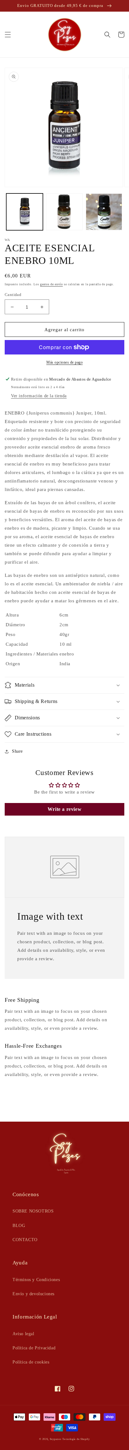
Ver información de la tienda (39, 395)
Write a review (64, 809)
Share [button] (17, 751)
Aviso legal (23, 1333)
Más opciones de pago (64, 362)
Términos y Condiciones (36, 1279)
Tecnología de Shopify (76, 1439)
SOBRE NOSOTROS (33, 1211)
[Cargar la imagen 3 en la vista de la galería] (104, 211)
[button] (8, 35)
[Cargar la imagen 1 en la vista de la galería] (24, 211)
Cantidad (13, 294)
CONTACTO (25, 1239)
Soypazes (55, 1439)
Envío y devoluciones (33, 1293)
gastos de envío (51, 284)
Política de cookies (31, 1362)
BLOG (19, 1225)
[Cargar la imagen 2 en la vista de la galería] (64, 211)
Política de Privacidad (34, 1348)
